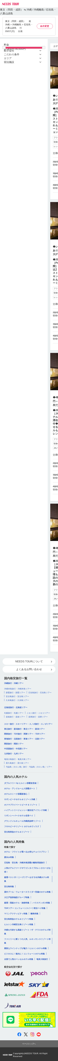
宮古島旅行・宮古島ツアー (17, 696)
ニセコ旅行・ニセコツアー (38, 713)
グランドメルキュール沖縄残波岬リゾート (22, 821)
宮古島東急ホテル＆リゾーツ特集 (18, 919)
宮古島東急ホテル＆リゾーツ (16, 832)
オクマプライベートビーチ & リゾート (21, 805)
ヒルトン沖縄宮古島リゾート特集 (18, 924)
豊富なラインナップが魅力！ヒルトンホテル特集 (25, 948)
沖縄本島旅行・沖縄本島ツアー (17, 689)
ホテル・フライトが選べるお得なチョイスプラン (25, 852)
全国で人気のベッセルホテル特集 (18, 959)
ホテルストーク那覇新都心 (15, 794)
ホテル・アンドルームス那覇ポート (19, 788)
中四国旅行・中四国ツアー (15, 749)
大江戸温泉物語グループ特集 (16, 897)
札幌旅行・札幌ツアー (14, 713)
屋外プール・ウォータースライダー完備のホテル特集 (27, 892)
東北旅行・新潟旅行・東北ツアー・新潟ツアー (24, 729)
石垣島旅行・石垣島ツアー (40, 693)
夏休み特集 (9, 857)
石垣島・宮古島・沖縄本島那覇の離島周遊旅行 (24, 863)
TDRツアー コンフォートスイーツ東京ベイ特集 (24, 908)
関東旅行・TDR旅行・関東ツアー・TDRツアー (24, 734)
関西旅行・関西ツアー (14, 744)
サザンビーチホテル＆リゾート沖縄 (19, 799)
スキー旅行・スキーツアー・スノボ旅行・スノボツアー (28, 724)
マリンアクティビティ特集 (15, 914)
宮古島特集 (9, 886)
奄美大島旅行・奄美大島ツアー (17, 759)
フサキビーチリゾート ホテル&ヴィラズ (21, 826)
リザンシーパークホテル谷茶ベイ (18, 816)
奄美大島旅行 (42, 959)
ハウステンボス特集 (41, 903)
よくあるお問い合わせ (29, 669)
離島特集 (34, 914)
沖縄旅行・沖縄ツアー (14, 683)
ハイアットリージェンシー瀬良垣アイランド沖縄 (25, 810)
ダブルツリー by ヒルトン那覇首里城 (20, 783)
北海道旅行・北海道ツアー (15, 707)
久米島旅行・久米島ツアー (17, 700)
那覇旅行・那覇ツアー (15, 693)
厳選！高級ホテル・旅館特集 (16, 903)
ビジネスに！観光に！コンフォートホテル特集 (24, 954)
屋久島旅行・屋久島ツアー (17, 763)
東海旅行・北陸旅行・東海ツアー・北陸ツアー (24, 739)
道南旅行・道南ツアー (15, 717)
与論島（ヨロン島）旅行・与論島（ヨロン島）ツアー (29, 767)
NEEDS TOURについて (29, 661)
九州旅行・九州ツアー (14, 754)
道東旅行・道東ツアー (38, 717)
